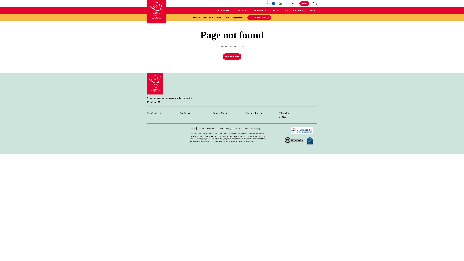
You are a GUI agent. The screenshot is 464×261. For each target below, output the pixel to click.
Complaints (243, 128)
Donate (304, 3)
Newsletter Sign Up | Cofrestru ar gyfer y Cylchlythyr (170, 98)
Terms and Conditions (214, 128)
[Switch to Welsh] (280, 3)
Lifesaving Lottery (304, 10)
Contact (291, 3)
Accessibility (255, 128)
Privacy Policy (231, 128)
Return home (232, 56)
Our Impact (242, 10)
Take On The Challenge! (259, 17)
